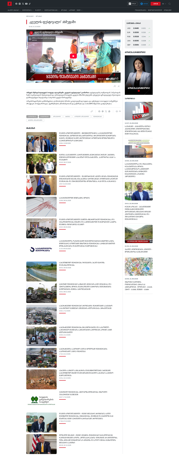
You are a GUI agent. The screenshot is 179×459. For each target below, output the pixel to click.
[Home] (10, 4)
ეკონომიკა (32, 116)
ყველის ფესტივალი (35, 120)
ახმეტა (67, 116)
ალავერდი (57, 116)
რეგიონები (45, 116)
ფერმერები (97, 116)
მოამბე (39, 16)
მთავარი (30, 16)
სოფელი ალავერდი (81, 116)
